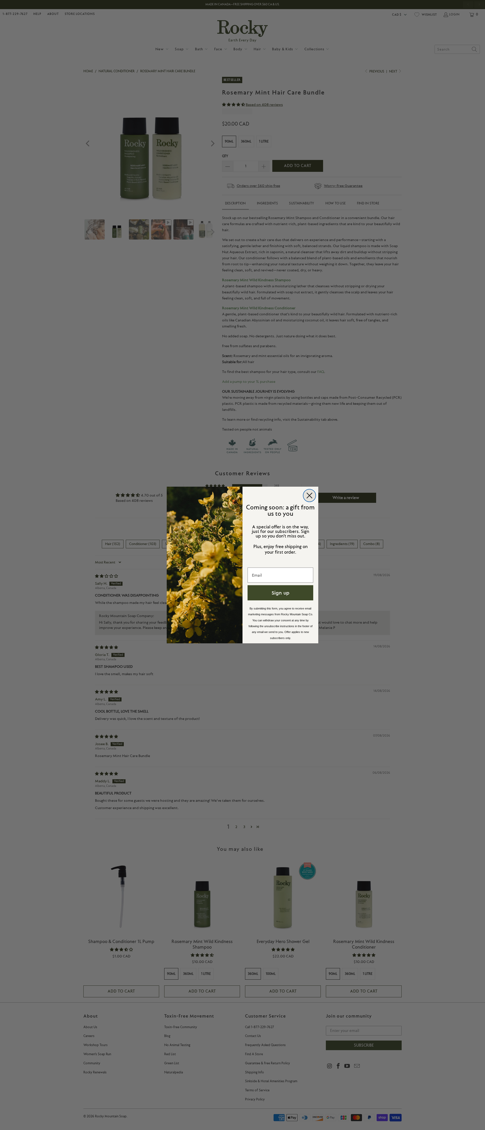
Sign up (280, 593)
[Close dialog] (309, 495)
